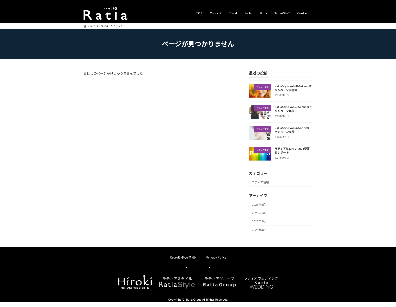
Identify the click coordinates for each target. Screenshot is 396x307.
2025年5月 (259, 213)
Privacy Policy (216, 257)
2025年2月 (259, 221)
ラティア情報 (260, 182)
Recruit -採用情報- (183, 257)
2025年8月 (259, 204)
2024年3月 (259, 229)
